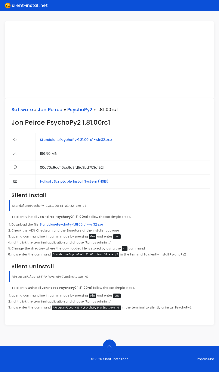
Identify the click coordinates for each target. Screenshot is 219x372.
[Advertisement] (112, 60)
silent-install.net (29, 5)
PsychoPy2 (79, 109)
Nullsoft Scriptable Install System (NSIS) (74, 181)
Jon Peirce (50, 109)
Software (22, 109)
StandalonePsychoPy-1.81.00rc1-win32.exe (76, 139)
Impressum (205, 359)
